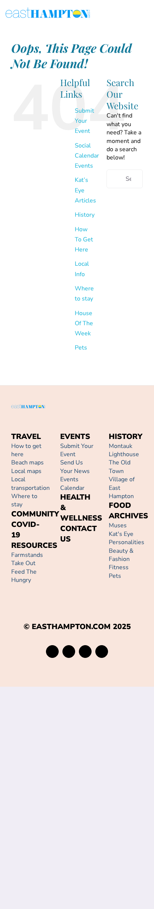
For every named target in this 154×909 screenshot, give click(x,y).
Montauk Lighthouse (124, 450)
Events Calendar (72, 483)
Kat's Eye (121, 534)
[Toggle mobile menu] (145, 14)
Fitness (119, 567)
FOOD (120, 505)
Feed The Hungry (24, 576)
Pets (81, 348)
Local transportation (30, 483)
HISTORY (125, 436)
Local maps (26, 471)
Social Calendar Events (87, 155)
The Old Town (119, 466)
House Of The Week (84, 323)
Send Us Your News (75, 466)
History (85, 215)
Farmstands (27, 555)
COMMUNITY (35, 514)
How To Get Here (84, 239)
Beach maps (27, 462)
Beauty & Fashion (121, 555)
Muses (118, 525)
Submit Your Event (84, 121)
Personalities (126, 542)
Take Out (23, 563)
